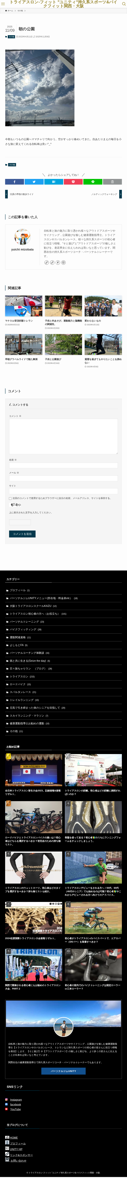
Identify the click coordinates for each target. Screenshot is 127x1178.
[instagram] (63, 262)
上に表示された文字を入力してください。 (31, 512)
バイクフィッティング (25, 629)
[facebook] (58, 262)
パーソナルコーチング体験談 (29, 652)
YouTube (15, 1109)
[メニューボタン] (3, 4)
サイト (12, 485)
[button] (14, 182)
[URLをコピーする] (112, 182)
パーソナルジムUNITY (63, 1071)
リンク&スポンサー (21, 1155)
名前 (13, 459)
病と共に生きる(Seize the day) (30, 660)
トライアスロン (22, 676)
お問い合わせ (18, 1160)
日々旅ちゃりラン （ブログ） (31, 668)
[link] (46, 262)
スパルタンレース (23, 692)
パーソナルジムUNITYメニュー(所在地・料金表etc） (44, 598)
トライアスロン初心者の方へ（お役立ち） (38, 613)
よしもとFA (18, 645)
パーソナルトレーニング (27, 621)
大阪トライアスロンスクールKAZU (33, 606)
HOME (14, 1137)
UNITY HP (16, 1149)
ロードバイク (20, 684)
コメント (15, 416)
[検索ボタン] (124, 4)
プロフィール (20, 590)
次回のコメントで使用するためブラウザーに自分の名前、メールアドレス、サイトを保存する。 (62, 498)
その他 (11, 37)
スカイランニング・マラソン (29, 715)
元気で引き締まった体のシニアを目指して (37, 707)
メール (14, 472)
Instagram (16, 1099)
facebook (15, 1104)
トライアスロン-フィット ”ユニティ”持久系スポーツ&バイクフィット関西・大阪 (63, 4)
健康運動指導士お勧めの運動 (29, 723)
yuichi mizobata (22, 249)
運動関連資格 (20, 637)
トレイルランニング (24, 700)
